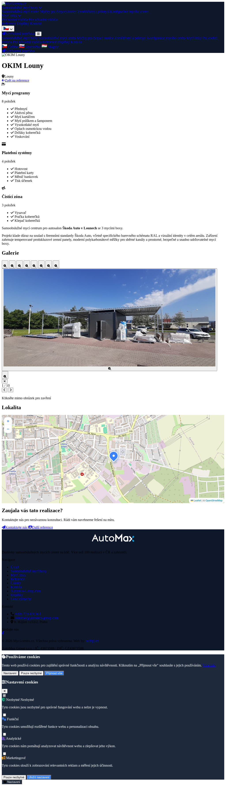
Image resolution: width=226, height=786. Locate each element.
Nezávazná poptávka (19, 51)
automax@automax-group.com (36, 618)
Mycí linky (10, 15)
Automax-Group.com (26, 591)
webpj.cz (92, 641)
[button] (113, 455)
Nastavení (10, 673)
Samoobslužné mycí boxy (20, 7)
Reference (9, 23)
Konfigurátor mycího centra (129, 11)
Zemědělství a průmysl (93, 11)
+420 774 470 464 (28, 614)
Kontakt (35, 23)
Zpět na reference (17, 80)
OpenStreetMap (213, 500)
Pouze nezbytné (31, 673)
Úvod (15, 567)
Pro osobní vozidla (15, 19)
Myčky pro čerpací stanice (58, 11)
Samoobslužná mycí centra (20, 11)
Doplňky (23, 23)
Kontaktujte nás (16, 527)
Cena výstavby (21, 599)
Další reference (42, 527)
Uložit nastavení (39, 777)
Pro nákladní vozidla (43, 19)
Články (16, 583)
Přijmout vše (54, 673)
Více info (209, 665)
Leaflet (197, 500)
